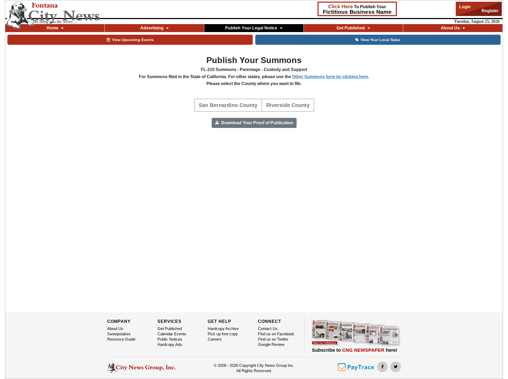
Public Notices (169, 339)
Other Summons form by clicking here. (330, 76)
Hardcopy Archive (223, 328)
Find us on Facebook (276, 334)
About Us (115, 328)
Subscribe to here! (354, 350)
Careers (215, 339)
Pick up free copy (223, 334)
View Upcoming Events (133, 40)
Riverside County (288, 105)
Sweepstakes (119, 334)
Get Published (169, 328)
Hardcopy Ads (169, 344)
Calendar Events (171, 334)
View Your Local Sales (380, 40)
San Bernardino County (228, 105)
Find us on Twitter (273, 339)
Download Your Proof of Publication (256, 123)
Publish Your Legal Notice (251, 28)
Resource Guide (121, 339)
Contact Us (268, 328)
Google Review (271, 344)
